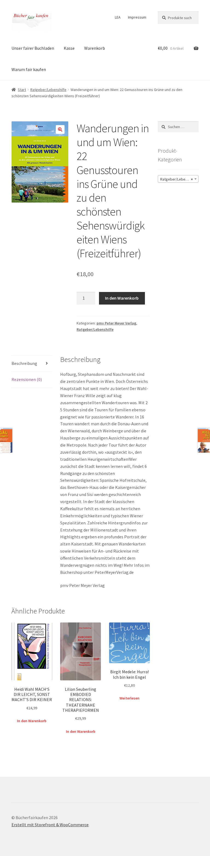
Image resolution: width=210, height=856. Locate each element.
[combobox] (178, 179)
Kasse (69, 48)
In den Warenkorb (122, 298)
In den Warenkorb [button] (31, 720)
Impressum (137, 17)
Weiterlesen (129, 698)
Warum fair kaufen (28, 69)
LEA (118, 17)
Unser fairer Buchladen (32, 48)
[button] (60, 129)
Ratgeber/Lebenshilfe (48, 89)
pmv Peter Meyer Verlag (116, 323)
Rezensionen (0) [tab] (26, 379)
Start (22, 89)
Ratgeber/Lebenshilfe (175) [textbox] (179, 179)
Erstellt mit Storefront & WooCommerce (50, 824)
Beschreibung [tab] (24, 363)
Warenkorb (94, 48)
